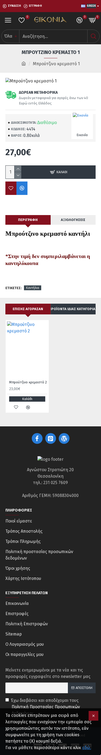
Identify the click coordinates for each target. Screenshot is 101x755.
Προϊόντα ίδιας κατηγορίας (73, 309)
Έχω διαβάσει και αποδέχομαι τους (45, 707)
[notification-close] (93, 716)
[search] (93, 36)
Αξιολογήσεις (73, 220)
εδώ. (86, 747)
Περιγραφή (28, 220)
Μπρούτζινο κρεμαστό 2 (28, 382)
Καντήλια (32, 288)
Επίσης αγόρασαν (28, 309)
